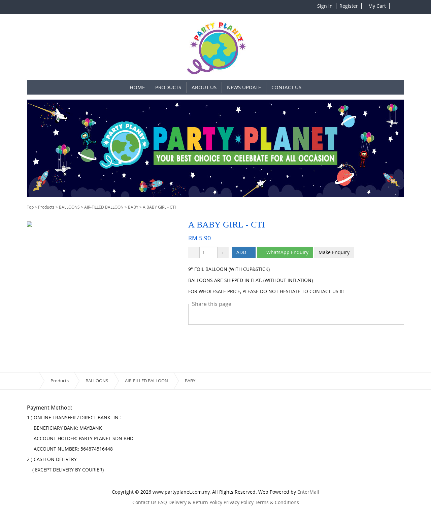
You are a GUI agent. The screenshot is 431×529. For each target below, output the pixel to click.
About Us (204, 87)
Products (46, 207)
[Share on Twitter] (197, 316)
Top (30, 207)
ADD (241, 252)
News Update (244, 87)
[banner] (215, 148)
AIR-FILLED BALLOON (104, 207)
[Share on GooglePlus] (218, 316)
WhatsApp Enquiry (286, 252)
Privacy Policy (239, 502)
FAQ (162, 502)
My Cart (376, 6)
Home (137, 87)
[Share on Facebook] (208, 316)
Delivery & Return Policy (195, 502)
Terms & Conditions (277, 502)
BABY (133, 207)
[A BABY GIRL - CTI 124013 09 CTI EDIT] (29, 223)
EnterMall (308, 492)
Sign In (325, 6)
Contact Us (286, 87)
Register (348, 6)
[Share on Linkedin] (229, 316)
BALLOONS (69, 207)
